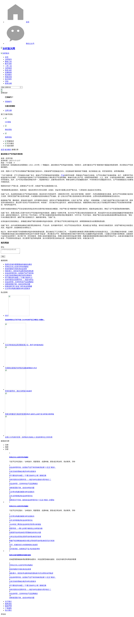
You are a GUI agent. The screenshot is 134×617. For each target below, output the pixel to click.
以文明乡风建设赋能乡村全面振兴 (17, 288)
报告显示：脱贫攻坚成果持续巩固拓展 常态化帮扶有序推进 (31, 573)
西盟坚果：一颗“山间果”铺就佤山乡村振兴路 (26, 528)
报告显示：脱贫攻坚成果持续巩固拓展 (19, 271)
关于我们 (8, 601)
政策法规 (8, 83)
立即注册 (8, 110)
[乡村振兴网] (8, 48)
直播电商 (8, 72)
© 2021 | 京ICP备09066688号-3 (35, 614)
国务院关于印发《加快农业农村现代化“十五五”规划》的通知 (31, 500)
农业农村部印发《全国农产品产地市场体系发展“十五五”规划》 (32, 467)
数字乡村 (8, 64)
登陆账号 (8, 101)
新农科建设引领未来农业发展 (16, 269)
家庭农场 (8, 77)
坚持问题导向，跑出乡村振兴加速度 (18, 391)
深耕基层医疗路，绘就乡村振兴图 (17, 284)
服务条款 (8, 604)
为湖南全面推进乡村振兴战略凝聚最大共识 (21, 368)
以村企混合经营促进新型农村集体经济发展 (25, 536)
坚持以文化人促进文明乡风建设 (16, 266)
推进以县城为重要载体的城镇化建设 (18, 264)
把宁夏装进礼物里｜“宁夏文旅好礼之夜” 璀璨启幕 (27, 475)
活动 (6, 81)
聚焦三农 (8, 61)
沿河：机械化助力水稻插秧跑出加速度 (23, 545)
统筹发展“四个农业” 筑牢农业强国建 (18, 286)
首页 (27, 22)
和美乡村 (8, 70)
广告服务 (8, 608)
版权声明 (8, 606)
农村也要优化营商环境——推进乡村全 (19, 280)
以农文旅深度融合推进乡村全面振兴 (18, 275)
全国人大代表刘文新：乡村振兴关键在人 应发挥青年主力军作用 (28, 437)
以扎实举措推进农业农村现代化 (21, 496)
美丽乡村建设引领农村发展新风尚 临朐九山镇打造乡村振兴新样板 (29, 414)
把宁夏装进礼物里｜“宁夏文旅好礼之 (19, 277)
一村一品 (8, 66)
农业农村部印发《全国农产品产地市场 (19, 273)
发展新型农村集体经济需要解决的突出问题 (25, 532)
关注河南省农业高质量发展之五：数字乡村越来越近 (24, 345)
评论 (3, 256)
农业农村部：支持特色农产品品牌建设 (19, 282)
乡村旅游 (8, 68)
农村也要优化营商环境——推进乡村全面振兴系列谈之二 (30, 479)
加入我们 (8, 610)
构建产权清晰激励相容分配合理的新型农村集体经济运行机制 (31, 541)
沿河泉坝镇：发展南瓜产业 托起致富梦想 (24, 549)
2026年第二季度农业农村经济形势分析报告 (25, 524)
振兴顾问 (8, 74)
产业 (62, 175)
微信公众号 (30, 43)
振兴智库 (8, 79)
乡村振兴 (8, 59)
